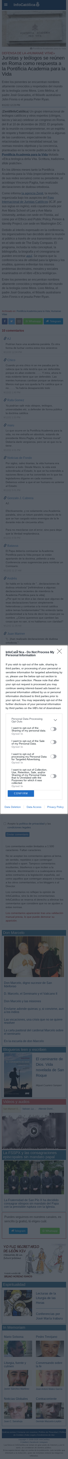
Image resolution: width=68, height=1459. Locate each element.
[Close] (60, 652)
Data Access (34, 806)
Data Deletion (13, 806)
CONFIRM (21, 793)
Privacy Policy (55, 806)
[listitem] (34, 720)
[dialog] (34, 729)
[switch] (53, 729)
